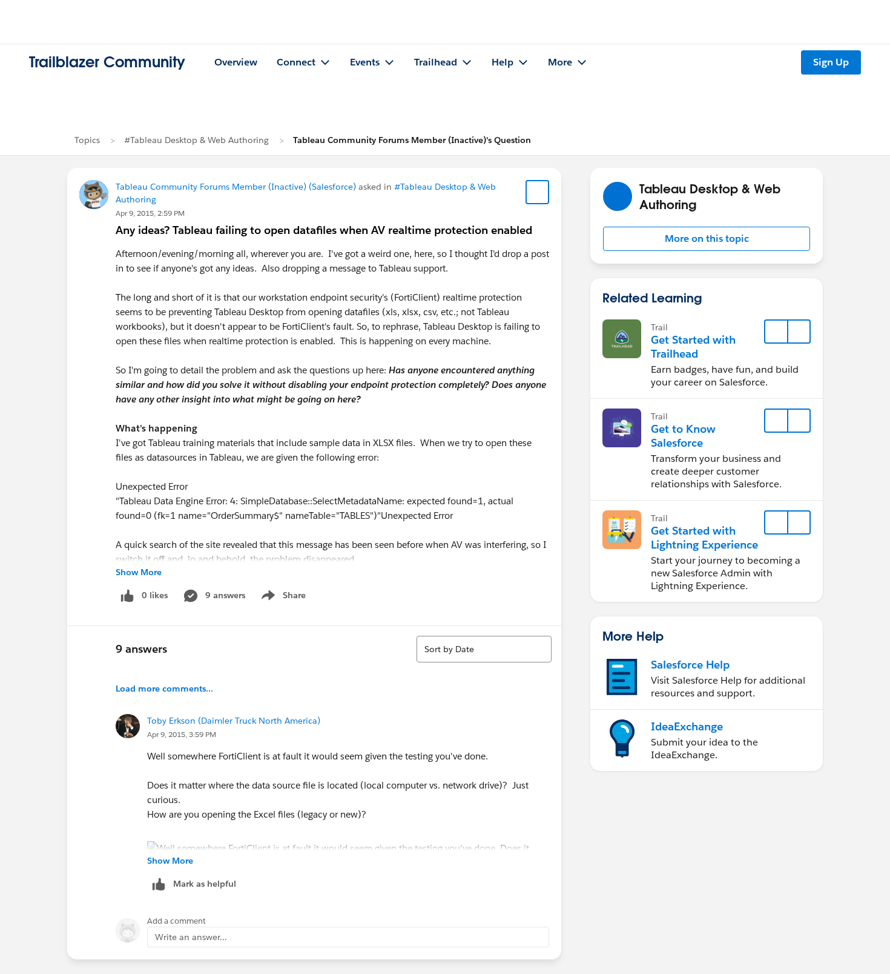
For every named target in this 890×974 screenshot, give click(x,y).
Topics (87, 140)
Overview (235, 62)
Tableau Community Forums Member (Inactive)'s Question (412, 140)
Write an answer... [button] (191, 937)
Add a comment (176, 921)
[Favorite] (538, 192)
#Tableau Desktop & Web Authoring (196, 140)
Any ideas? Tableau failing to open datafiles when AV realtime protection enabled (324, 230)
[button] (706, 239)
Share (281, 597)
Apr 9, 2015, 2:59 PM (150, 213)
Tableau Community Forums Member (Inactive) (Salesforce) (236, 186)
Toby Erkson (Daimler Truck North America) (233, 720)
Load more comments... (164, 688)
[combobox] (484, 649)
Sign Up (831, 62)
